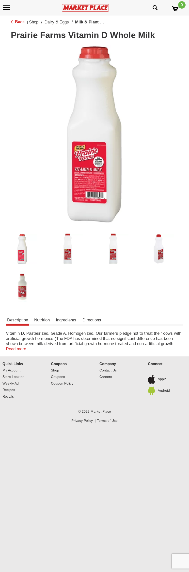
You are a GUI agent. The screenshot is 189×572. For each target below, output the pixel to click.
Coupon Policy (62, 383)
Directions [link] (91, 320)
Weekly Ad (10, 383)
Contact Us (108, 370)
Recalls (8, 396)
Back (19, 21)
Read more (16, 349)
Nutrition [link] (42, 320)
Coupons (59, 364)
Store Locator (13, 377)
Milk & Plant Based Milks (99, 22)
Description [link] (17, 320)
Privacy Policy (82, 421)
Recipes (8, 390)
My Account (11, 370)
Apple (162, 379)
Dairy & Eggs (57, 22)
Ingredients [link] (66, 320)
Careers (105, 377)
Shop (33, 22)
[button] (22, 249)
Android (164, 390)
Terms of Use (107, 421)
